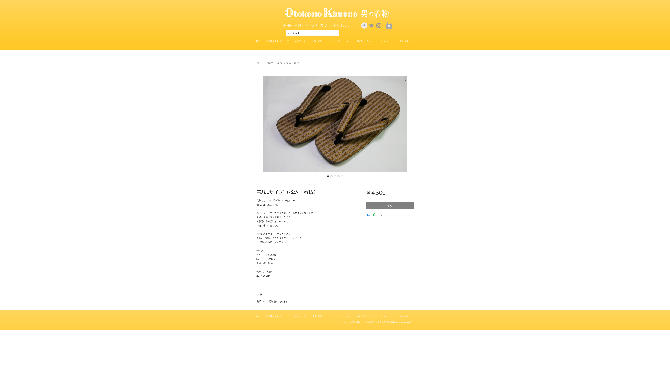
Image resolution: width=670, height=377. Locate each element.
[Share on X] (381, 215)
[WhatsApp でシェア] (375, 215)
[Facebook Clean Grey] (364, 25)
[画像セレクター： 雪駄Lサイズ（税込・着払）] (328, 176)
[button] (389, 25)
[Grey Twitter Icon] (371, 25)
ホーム (260, 63)
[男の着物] (378, 25)
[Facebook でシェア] (368, 215)
